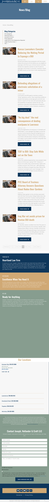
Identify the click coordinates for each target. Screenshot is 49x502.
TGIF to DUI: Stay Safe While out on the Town (31, 153)
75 (26, 246)
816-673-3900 (5, 369)
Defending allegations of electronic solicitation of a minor (30, 86)
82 (35, 246)
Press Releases (8, 38)
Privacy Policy (43, 476)
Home (4, 25)
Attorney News (8, 35)
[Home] (11, 1)
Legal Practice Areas (9, 42)
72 (17, 246)
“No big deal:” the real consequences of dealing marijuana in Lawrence (29, 121)
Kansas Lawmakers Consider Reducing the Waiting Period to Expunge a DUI (31, 52)
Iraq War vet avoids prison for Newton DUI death (31, 218)
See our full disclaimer (32, 424)
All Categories (8, 34)
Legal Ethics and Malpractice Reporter (14, 40)
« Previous (6, 246)
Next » (39, 246)
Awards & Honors (9, 37)
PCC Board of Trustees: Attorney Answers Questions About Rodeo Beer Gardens (31, 185)
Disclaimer (19, 495)
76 (29, 246)
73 (20, 246)
